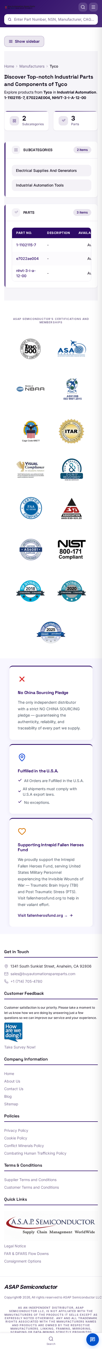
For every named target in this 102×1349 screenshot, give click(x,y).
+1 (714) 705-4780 (26, 981)
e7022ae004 (27, 258)
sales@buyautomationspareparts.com (42, 973)
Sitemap (11, 1104)
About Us (12, 1081)
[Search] (82, 7)
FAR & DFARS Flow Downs (26, 1253)
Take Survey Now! (20, 1047)
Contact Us (13, 1088)
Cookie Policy (15, 1138)
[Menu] (93, 7)
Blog (8, 1096)
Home (9, 66)
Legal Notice (15, 1246)
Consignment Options (22, 1261)
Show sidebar (27, 41)
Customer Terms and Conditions (31, 1187)
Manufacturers (31, 66)
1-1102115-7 (26, 245)
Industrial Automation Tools (40, 185)
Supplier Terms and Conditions (30, 1179)
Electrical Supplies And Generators (46, 170)
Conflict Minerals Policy (24, 1145)
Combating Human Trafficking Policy (35, 1153)
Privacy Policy (16, 1130)
